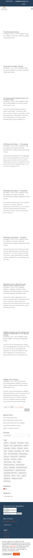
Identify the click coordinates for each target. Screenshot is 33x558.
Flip (6, 488)
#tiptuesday (13, 443)
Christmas (18, 289)
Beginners (22, 33)
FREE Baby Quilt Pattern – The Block (14, 237)
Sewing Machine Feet (9, 470)
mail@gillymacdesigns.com (10, 521)
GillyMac (7, 33)
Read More (13, 546)
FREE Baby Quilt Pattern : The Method (15, 191)
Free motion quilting (13, 454)
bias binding (7, 448)
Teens (12, 105)
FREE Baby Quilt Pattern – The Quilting (15, 144)
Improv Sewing (7, 385)
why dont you (7, 481)
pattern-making (7, 462)
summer (13, 475)
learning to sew (14, 456)
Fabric (27, 451)
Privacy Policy (6, 532)
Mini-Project (7, 459)
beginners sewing (18, 445)
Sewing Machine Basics (21, 467)
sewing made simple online (10, 473)
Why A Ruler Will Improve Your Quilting (13, 423)
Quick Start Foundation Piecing (13, 66)
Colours (26, 448)
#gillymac (6, 443)
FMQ (5, 454)
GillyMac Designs (23, 454)
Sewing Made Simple (9, 38)
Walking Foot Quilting (17, 478)
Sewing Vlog (7, 475)
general (8, 70)
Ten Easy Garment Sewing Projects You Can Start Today (15, 98)
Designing (6, 291)
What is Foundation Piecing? (11, 428)
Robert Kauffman (20, 464)
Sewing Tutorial (22, 473)
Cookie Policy (6, 536)
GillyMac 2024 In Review (10, 379)
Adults (26, 443)
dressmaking (18, 451)
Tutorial (5, 152)
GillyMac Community (11, 36)
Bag (11, 445)
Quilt (14, 462)
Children (14, 448)
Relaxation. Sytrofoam (9, 464)
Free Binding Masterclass (11, 32)
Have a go (6, 456)
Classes (24, 289)
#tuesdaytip (20, 443)
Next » (21, 407)
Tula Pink (24, 475)
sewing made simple (20, 470)
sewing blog (12, 467)
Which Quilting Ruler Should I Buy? (12, 420)
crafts (5, 451)
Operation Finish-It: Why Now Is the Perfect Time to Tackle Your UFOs (14, 284)
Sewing (5, 467)
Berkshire (26, 445)
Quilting (27, 36)
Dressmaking (6, 103)
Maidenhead (22, 456)
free (4, 36)
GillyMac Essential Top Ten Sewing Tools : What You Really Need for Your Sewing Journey (16, 333)
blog (27, 33)
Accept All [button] (16, 554)
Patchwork (21, 36)
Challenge (12, 289)
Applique (21, 287)
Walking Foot (7, 478)
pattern (20, 459)
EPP (23, 451)
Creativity (10, 451)
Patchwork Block (8, 150)
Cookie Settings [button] (7, 554)
